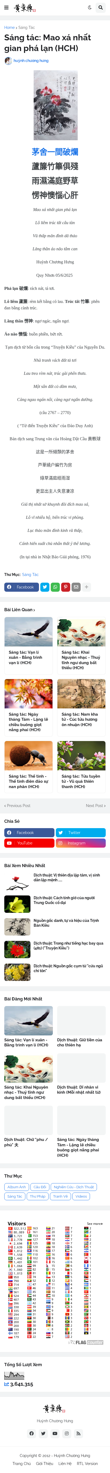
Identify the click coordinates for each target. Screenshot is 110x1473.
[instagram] (66, 1433)
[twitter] (43, 1433)
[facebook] (31, 1433)
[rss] (78, 1433)
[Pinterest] (65, 587)
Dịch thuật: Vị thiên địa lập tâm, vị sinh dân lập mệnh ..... (67, 877)
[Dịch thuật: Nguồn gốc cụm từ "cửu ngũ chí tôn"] (17, 972)
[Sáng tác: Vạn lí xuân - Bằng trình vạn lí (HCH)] (29, 631)
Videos (81, 1196)
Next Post (94, 806)
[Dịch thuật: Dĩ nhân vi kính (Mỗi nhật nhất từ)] (81, 1068)
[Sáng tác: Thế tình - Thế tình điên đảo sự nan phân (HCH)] (29, 755)
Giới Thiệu (44, 1464)
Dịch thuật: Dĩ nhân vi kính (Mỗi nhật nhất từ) (79, 1090)
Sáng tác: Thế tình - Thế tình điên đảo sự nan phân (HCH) (28, 781)
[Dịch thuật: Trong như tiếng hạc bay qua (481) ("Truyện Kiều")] (17, 949)
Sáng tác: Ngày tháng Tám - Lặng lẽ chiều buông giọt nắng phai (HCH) (28, 722)
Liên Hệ (65, 1464)
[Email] (76, 587)
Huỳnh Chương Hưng (72, 1455)
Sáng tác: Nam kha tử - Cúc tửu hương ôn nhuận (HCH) (80, 719)
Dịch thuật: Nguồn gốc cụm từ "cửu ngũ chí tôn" (68, 968)
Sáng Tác (26, 27)
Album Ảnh (16, 1187)
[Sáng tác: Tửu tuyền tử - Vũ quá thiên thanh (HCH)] (81, 755)
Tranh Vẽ (60, 1196)
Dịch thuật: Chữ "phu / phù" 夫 (26, 1142)
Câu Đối (40, 1187)
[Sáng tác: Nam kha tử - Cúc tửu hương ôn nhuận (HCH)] (81, 693)
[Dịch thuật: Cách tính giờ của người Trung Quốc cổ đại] (17, 904)
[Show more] (86, 587)
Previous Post (18, 806)
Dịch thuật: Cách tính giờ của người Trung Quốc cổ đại (64, 900)
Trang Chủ (22, 1464)
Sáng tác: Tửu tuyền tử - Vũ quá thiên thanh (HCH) (81, 781)
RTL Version (87, 1464)
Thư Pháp (37, 1196)
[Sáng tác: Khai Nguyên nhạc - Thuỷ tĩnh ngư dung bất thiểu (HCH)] (81, 631)
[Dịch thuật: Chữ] (28, 1120)
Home (9, 27)
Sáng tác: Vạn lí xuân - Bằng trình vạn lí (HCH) (25, 657)
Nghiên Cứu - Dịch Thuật (74, 1187)
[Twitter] (44, 587)
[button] (6, 7)
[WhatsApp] (55, 587)
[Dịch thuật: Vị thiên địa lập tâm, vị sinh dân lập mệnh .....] (17, 881)
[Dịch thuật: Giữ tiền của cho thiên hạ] (81, 1020)
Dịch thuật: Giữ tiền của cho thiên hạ (79, 1043)
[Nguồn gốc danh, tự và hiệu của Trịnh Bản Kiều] (17, 927)
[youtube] (55, 1433)
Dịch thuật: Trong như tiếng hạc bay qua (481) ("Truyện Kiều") (68, 945)
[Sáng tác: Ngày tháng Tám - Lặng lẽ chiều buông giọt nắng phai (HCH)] (29, 693)
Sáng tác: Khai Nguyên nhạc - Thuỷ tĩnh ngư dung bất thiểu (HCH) (81, 660)
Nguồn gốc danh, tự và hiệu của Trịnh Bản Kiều (66, 923)
